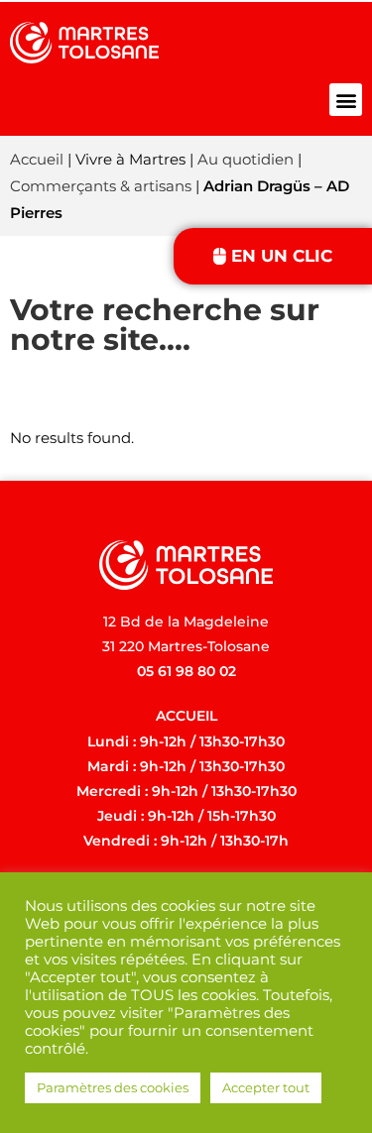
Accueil (36, 159)
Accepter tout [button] (266, 1087)
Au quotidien (245, 159)
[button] (345, 99)
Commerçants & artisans (100, 185)
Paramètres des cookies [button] (112, 1087)
